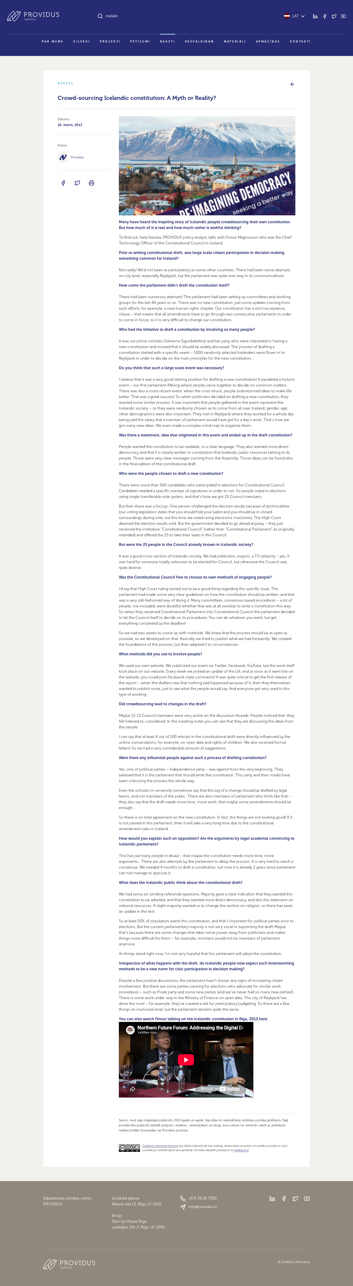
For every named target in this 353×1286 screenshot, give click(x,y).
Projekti (110, 41)
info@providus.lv (202, 1206)
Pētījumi (140, 41)
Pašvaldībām (199, 41)
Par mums (53, 41)
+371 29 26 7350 (202, 1198)
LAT (295, 16)
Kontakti (300, 41)
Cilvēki (81, 41)
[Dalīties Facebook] (63, 182)
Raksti (167, 41)
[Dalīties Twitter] (77, 182)
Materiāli (235, 41)
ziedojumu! (241, 1150)
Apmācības (268, 41)
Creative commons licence (160, 1145)
